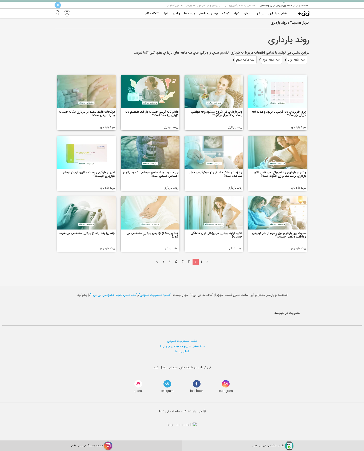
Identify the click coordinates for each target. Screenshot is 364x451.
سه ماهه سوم (245, 60)
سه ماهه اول (296, 60)
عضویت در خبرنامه (287, 313)
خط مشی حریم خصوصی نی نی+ (182, 346)
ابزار (165, 13)
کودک (225, 13)
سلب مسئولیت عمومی (182, 341)
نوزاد (236, 13)
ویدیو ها (189, 13)
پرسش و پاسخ (208, 13)
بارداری (260, 13)
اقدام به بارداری (277, 13)
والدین (176, 13)
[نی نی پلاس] (303, 13)
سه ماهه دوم (271, 60)
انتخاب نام (152, 13)
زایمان (247, 13)
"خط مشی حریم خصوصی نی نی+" (113, 295)
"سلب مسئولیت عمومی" (155, 295)
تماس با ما (182, 351)
